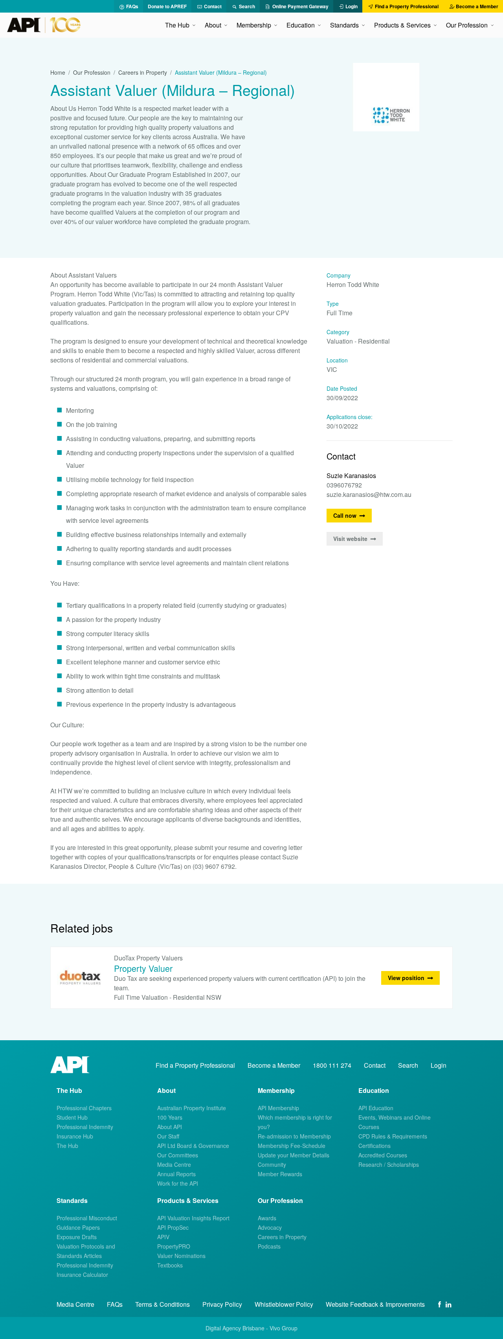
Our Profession (91, 72)
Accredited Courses (382, 1155)
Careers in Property (142, 72)
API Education (375, 1108)
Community (272, 1164)
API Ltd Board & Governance (193, 1146)
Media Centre (174, 1164)
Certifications (374, 1146)
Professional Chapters (84, 1108)
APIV (163, 1237)
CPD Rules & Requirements (392, 1136)
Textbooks (170, 1265)
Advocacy (270, 1227)
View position (406, 978)
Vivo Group (283, 1328)
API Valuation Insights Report (193, 1218)
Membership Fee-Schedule (291, 1146)
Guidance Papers (78, 1227)
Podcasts (269, 1246)
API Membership (278, 1108)
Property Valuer (143, 968)
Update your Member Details (293, 1155)
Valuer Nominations (181, 1256)
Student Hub (72, 1117)
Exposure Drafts (77, 1237)
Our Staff (168, 1136)
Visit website (350, 539)
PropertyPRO (173, 1246)
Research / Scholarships (388, 1164)
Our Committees (177, 1155)
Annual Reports (176, 1174)
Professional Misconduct (87, 1218)
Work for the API (177, 1183)
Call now (344, 515)
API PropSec (173, 1227)
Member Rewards (280, 1174)
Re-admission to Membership (294, 1136)
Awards (267, 1218)
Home (57, 72)
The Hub (67, 1146)
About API (169, 1127)
